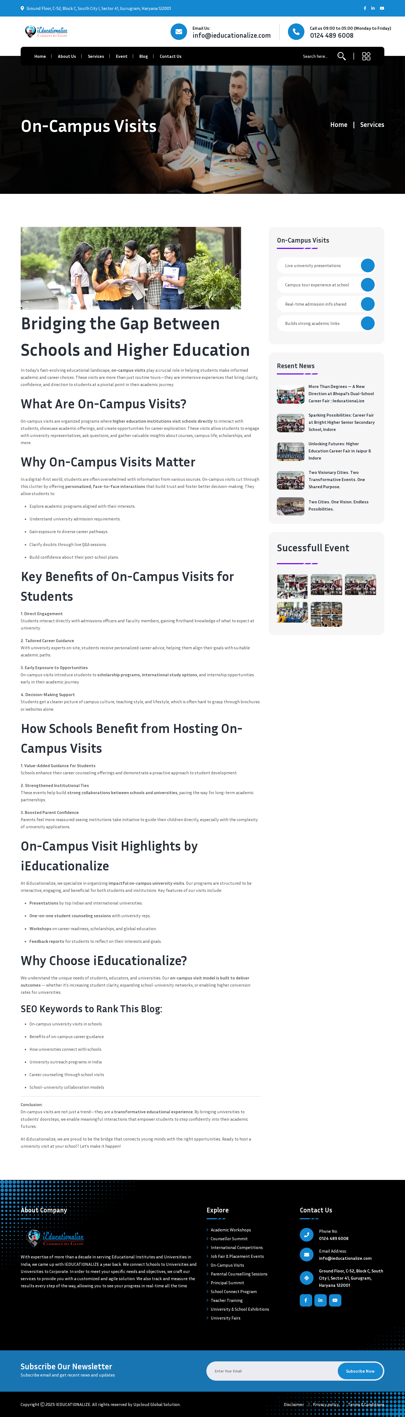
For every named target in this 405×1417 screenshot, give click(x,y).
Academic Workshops (231, 1230)
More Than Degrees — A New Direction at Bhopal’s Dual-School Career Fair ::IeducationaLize (341, 393)
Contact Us (171, 56)
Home (40, 56)
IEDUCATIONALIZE (73, 1404)
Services (96, 56)
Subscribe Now (360, 1371)
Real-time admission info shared (316, 304)
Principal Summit (227, 1282)
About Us (67, 56)
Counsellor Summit (229, 1238)
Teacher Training (227, 1300)
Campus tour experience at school (317, 284)
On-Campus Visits (227, 1265)
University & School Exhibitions (240, 1309)
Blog (143, 56)
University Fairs (226, 1318)
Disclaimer (294, 1404)
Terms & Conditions (366, 1404)
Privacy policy (326, 1404)
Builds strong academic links (312, 323)
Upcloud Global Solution (156, 1404)
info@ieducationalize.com (232, 35)
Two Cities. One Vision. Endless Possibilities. (339, 505)
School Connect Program (234, 1291)
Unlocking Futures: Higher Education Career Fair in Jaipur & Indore (340, 451)
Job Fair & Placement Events (237, 1256)
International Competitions (237, 1247)
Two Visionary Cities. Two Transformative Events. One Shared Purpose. (337, 479)
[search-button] (341, 56)
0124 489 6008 (331, 35)
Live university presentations (313, 265)
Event (122, 56)
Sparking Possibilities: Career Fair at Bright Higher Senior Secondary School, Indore (342, 422)
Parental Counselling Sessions (239, 1274)
